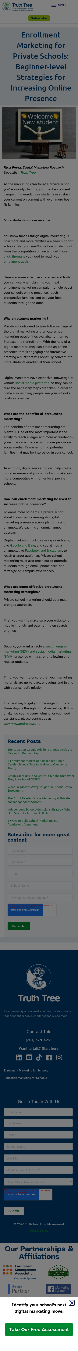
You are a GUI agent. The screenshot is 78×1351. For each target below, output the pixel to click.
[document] (39, 675)
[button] (71, 1302)
